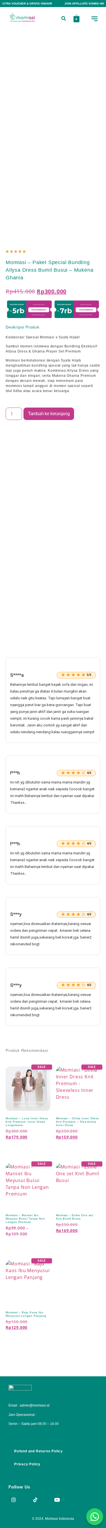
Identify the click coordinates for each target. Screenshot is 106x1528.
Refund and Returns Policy (38, 1451)
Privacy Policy (27, 1464)
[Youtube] (57, 1500)
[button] (64, 19)
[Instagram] (13, 1500)
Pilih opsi (21, 1147)
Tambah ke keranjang (49, 413)
